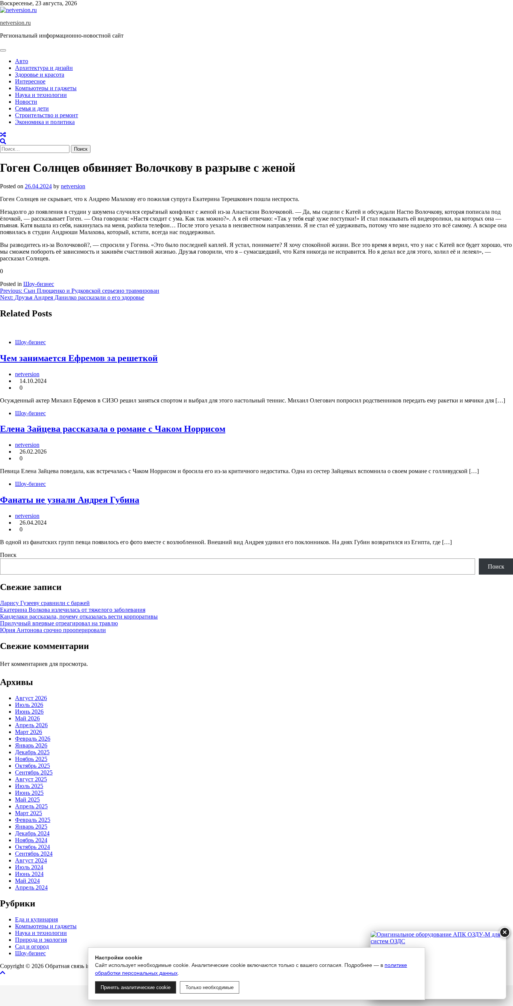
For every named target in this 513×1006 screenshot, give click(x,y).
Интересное (30, 81)
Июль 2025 (29, 786)
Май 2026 (27, 718)
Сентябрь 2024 (34, 853)
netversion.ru (15, 23)
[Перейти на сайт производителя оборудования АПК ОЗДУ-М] (438, 965)
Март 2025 (28, 813)
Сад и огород (32, 946)
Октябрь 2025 (32, 765)
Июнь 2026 (29, 711)
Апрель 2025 (31, 806)
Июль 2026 (29, 705)
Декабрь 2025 (32, 752)
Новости (26, 101)
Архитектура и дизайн (44, 68)
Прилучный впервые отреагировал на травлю (59, 623)
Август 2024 (31, 860)
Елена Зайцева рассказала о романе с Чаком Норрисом (112, 429)
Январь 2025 (31, 826)
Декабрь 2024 (32, 833)
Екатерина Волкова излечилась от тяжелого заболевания (72, 610)
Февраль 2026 (32, 738)
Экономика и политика (45, 122)
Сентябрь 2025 (34, 772)
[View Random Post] (3, 135)
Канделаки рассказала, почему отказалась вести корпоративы (79, 616)
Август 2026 (31, 698)
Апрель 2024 (31, 887)
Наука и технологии (41, 95)
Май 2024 (27, 880)
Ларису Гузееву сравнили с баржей (45, 603)
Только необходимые (210, 987)
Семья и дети (32, 108)
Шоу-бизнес (38, 284)
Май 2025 (27, 799)
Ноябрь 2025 (31, 759)
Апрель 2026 (31, 725)
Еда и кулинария (36, 919)
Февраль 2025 (32, 820)
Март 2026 (28, 732)
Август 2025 (31, 779)
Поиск (8, 555)
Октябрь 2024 (32, 847)
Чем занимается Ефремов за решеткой (79, 358)
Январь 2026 (31, 745)
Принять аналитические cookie (135, 987)
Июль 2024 (29, 867)
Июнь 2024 (29, 874)
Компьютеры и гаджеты (46, 88)
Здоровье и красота (39, 74)
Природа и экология (41, 939)
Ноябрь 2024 (31, 840)
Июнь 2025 (29, 793)
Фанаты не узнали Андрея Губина (69, 500)
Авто (21, 61)
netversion (73, 186)
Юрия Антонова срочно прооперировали (53, 630)
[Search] (3, 141)
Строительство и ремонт (46, 115)
